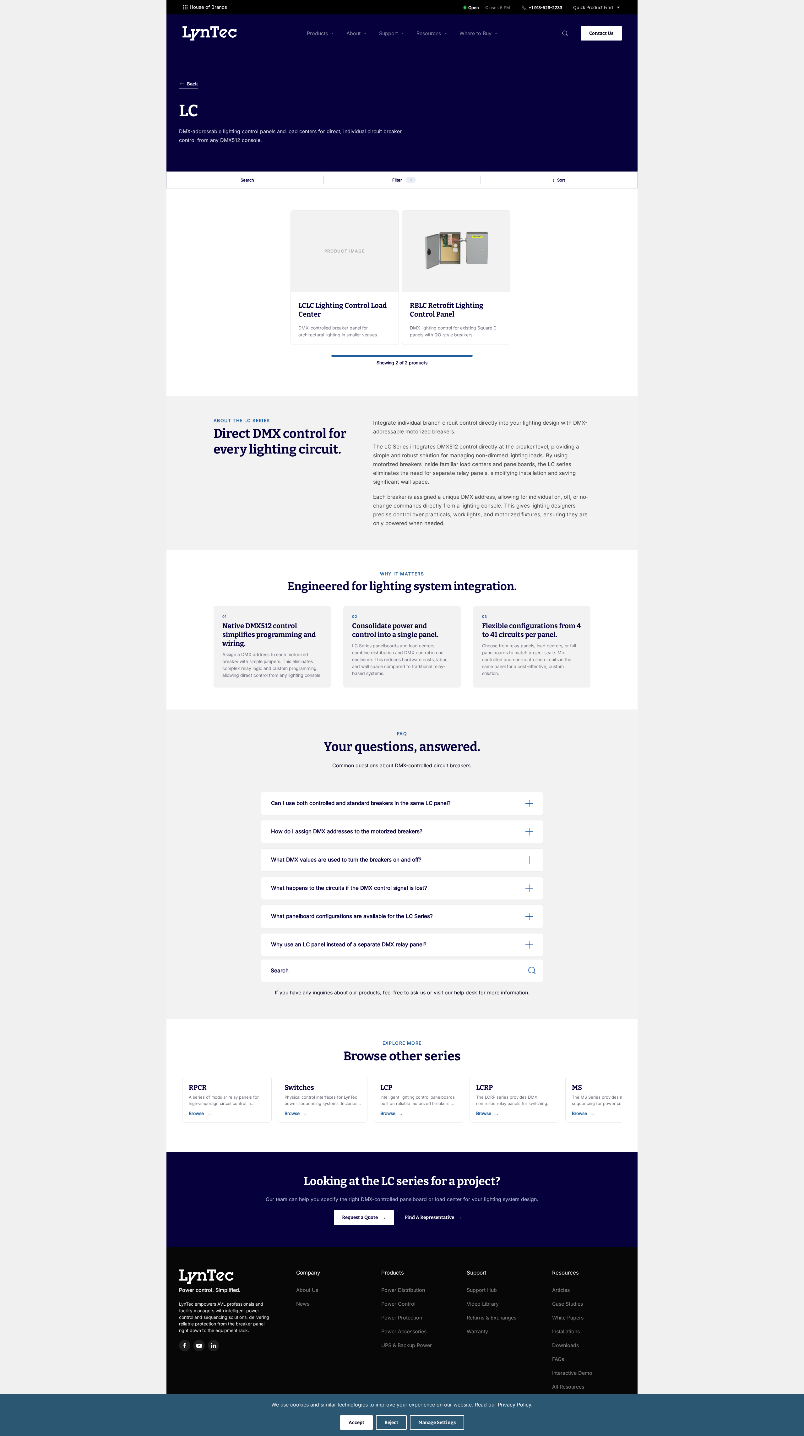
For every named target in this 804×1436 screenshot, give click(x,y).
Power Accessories (403, 1331)
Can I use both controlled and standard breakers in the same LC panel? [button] (361, 803)
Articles (561, 1290)
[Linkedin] (213, 1345)
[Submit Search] (532, 970)
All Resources (568, 1387)
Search (247, 179)
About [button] (353, 33)
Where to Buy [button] (475, 33)
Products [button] (317, 33)
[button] (565, 33)
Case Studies (567, 1304)
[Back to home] (209, 33)
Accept (356, 1422)
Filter (401, 179)
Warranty (477, 1331)
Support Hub (482, 1290)
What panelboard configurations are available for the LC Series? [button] (352, 916)
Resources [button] (428, 33)
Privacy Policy (514, 1404)
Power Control (398, 1304)
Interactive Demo (572, 1373)
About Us (307, 1290)
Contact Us (601, 33)
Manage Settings (437, 1422)
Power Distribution (403, 1290)
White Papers (568, 1317)
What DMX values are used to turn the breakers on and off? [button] (346, 860)
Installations (566, 1331)
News (302, 1304)
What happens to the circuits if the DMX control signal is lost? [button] (349, 888)
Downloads (565, 1345)
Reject (391, 1422)
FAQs (558, 1359)
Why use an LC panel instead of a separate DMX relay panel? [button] (348, 944)
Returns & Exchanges (491, 1317)
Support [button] (388, 33)
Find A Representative (430, 1217)
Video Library (483, 1304)
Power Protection (401, 1317)
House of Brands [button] (208, 7)
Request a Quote (360, 1217)
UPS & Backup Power (406, 1345)
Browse (196, 1113)
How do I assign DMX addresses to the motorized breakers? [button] (346, 831)
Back (192, 84)
